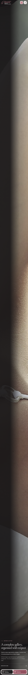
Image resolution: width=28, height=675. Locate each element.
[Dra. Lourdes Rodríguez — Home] (6, 2)
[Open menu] (25, 2)
